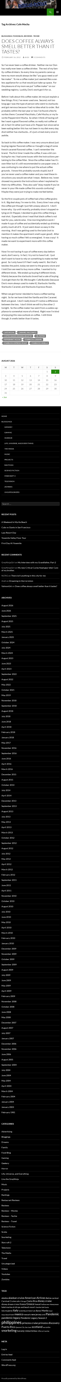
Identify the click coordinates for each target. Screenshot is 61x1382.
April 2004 (6, 1086)
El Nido (16, 1304)
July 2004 (5, 1070)
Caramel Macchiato (27, 332)
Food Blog (18, 36)
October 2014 (7, 785)
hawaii (38, 1304)
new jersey (36, 1314)
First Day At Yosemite (11, 543)
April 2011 (6, 890)
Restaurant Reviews (10, 1200)
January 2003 (7, 1107)
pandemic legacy (10, 1317)
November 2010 (8, 896)
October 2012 (7, 838)
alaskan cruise (16, 1297)
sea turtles (46, 1327)
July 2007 (5, 1033)
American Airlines (35, 1297)
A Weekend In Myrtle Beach (14, 522)
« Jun (4, 397)
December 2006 (8, 1043)
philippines (11, 1322)
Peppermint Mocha (12, 339)
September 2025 (9, 616)
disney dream (7, 1304)
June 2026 (6, 610)
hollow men (45, 1304)
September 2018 (9, 705)
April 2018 (6, 727)
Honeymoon (54, 1304)
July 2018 (5, 716)
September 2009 (9, 964)
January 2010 (7, 943)
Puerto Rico (8, 1326)
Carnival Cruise (8, 1301)
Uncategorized (11, 492)
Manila (45, 1310)
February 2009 (8, 996)
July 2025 (5, 626)
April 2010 (6, 927)
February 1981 (8, 1112)
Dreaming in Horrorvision (21, 581)
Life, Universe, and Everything (18, 443)
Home (4, 416)
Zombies (8, 487)
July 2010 (5, 911)
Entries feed (6, 1354)
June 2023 (6, 663)
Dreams (5, 1142)
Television (9, 481)
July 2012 (5, 853)
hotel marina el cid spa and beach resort (18, 1307)
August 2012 (7, 848)
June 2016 (6, 758)
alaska (4, 1298)
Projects (8, 460)
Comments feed (8, 1360)
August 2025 (7, 621)
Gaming (8, 432)
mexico (19, 1314)
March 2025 (7, 632)
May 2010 (6, 922)
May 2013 (6, 822)
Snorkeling (6, 1237)
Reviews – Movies (9, 1211)
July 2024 (5, 647)
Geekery (8, 427)
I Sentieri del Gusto (42, 1307)
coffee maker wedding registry (18, 336)
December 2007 (8, 1022)
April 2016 (6, 764)
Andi (27, 57)
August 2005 (7, 1059)
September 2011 (9, 880)
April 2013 (6, 827)
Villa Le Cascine (43, 1331)
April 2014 (6, 795)
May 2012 (6, 859)
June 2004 (6, 1075)
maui (50, 1311)
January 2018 (7, 737)
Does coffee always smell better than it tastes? (27, 46)
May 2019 (6, 695)
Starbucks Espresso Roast (15, 343)
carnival (55, 1298)
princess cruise (30, 1323)
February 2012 (8, 874)
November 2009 (8, 954)
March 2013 (7, 832)
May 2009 (6, 985)
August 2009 (7, 970)
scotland (37, 1326)
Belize (48, 1298)
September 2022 (9, 674)
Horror (8, 438)
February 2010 (8, 938)
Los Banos (37, 1311)
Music (7, 454)
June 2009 (6, 980)
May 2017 (6, 742)
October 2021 (7, 690)
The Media (9, 449)
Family (4, 1147)
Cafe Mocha (9, 332)
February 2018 (8, 732)
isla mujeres (6, 1310)
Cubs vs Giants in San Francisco (15, 527)
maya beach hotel (7, 1315)
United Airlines (31, 1331)
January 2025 (7, 637)
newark (27, 1314)
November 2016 (8, 748)
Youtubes (5, 1274)
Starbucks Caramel (33, 339)
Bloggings (6, 36)
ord (43, 1314)
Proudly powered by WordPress (13, 1378)
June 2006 (6, 1054)
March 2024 (7, 653)
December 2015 (8, 774)
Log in (4, 1349)
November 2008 (8, 1001)
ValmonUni (6, 586)
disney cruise (45, 1301)
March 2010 (7, 933)
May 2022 (6, 684)
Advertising (6, 1131)
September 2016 (9, 753)
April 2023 (6, 669)
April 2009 (6, 991)
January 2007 (7, 1038)
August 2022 (7, 679)
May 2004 (6, 1080)
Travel (4, 1258)
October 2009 (7, 959)
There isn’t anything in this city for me (28, 575)
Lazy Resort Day (8, 532)
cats (18, 1301)
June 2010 (6, 917)
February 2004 (8, 1096)
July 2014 (5, 790)
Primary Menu (57, 12)
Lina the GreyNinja (10, 1179)
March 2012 (7, 869)
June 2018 (6, 721)
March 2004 (7, 1091)
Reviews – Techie (9, 1216)
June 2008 (6, 1012)
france (23, 1304)
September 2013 (9, 806)
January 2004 (7, 1102)
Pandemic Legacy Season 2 (34, 1318)
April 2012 (6, 864)
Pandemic (52, 1314)
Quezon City (20, 1327)
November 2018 (8, 700)
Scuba (4, 1232)
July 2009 (5, 975)
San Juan (28, 1327)
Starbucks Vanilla (39, 343)
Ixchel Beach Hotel (25, 1311)
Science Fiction (11, 470)
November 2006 (8, 1049)
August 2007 (7, 1028)
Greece (30, 1304)
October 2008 (7, 1006)
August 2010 (7, 906)
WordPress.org (8, 1365)
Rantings (8, 465)
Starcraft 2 (10, 476)
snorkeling (8, 1330)
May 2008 (6, 1017)
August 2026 (7, 605)
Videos (4, 1269)
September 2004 (9, 1065)
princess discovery (49, 1323)
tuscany (21, 1330)
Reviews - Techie (32, 36)
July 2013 (5, 816)
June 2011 (6, 885)
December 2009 (8, 948)
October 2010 (7, 901)
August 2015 (7, 779)
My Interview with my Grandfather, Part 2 (37, 562)
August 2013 (7, 811)
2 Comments (39, 57)
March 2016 (7, 769)
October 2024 (7, 642)
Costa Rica (32, 1301)
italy (15, 1310)
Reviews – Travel (9, 1221)
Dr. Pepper (40, 336)
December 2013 (8, 801)
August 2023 (7, 658)
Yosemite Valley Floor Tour (13, 538)
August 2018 (7, 711)
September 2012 (9, 843)
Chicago (23, 1301)
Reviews (5, 1205)
